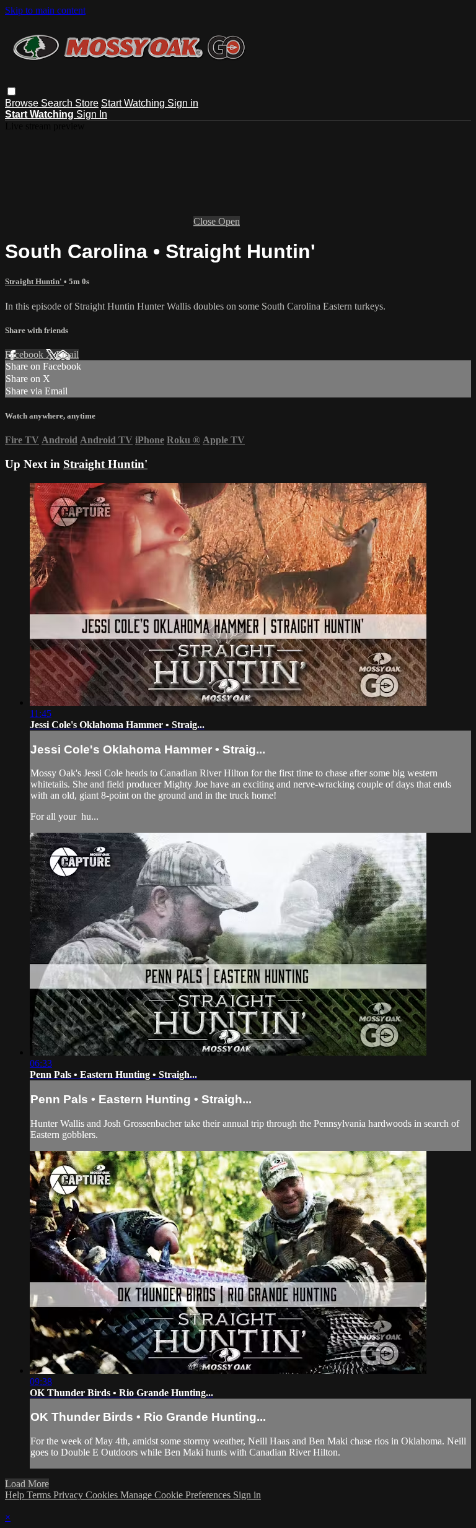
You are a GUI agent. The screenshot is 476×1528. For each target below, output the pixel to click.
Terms (40, 1495)
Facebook (25, 354)
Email (67, 354)
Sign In (91, 114)
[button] (11, 91)
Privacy (69, 1495)
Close (205, 221)
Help (16, 1495)
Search (58, 103)
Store (87, 103)
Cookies (103, 1495)
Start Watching (134, 103)
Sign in (182, 103)
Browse (23, 103)
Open (229, 221)
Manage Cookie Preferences (176, 1495)
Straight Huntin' (34, 281)
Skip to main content (45, 10)
